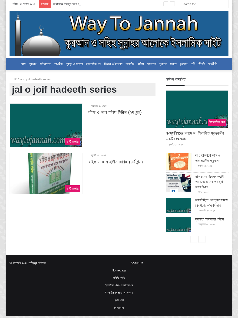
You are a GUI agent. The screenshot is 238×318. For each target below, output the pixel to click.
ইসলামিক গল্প (93, 64)
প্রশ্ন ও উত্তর (74, 64)
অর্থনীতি (212, 64)
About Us (137, 263)
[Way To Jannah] (119, 33)
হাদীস (141, 64)
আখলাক (151, 64)
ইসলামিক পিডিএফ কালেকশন (119, 285)
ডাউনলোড (45, 64)
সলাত (173, 64)
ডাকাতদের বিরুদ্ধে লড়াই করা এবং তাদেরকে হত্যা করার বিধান (83, 4)
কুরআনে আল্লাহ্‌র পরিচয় (209, 219)
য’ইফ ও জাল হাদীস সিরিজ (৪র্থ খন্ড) (115, 161)
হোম (23, 64)
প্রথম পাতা (119, 300)
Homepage (119, 270)
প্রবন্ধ (32, 64)
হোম (14, 79)
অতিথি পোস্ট (119, 278)
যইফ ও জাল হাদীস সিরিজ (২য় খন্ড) (115, 112)
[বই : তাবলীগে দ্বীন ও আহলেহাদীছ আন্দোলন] (179, 162)
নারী (193, 64)
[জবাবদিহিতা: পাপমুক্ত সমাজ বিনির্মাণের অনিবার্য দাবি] (179, 205)
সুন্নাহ (163, 64)
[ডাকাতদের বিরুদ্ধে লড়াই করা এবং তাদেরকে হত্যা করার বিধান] (179, 183)
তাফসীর (130, 64)
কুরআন (184, 64)
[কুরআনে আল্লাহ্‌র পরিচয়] (179, 224)
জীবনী (201, 64)
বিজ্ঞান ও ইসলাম (113, 64)
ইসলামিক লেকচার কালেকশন (119, 292)
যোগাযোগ (119, 307)
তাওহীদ (58, 64)
